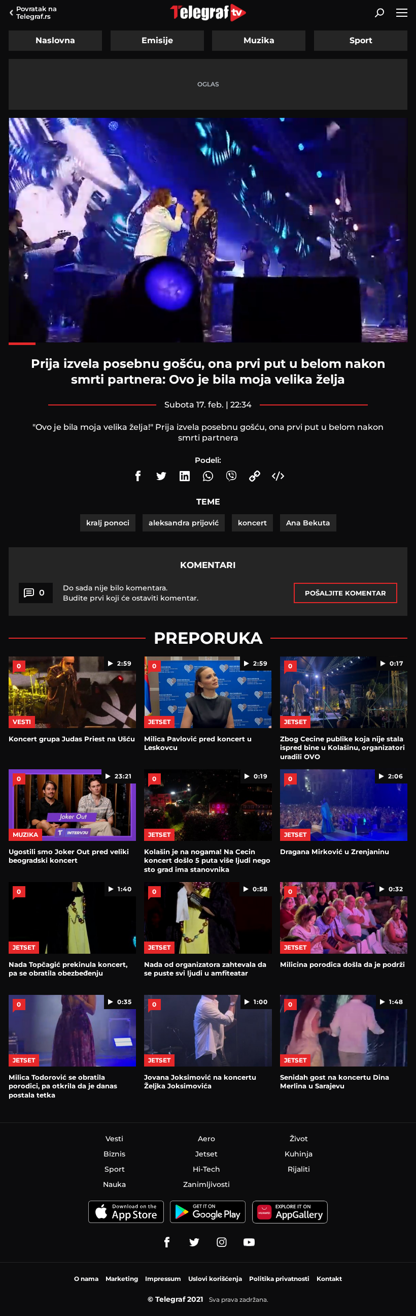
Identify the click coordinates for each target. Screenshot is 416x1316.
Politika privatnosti (279, 1278)
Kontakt (329, 1278)
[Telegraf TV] (249, 1242)
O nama (86, 1278)
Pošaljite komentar (345, 593)
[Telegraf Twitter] (194, 1242)
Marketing (122, 1278)
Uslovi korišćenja (215, 1278)
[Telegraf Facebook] (167, 1242)
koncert (252, 522)
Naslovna (55, 40)
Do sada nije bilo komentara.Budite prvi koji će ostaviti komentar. (130, 593)
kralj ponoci (107, 522)
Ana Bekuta (308, 522)
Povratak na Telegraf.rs (36, 12)
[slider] (208, 343)
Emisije (157, 40)
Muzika (259, 40)
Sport (361, 40)
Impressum (163, 1278)
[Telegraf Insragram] (222, 1242)
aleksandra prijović (184, 522)
